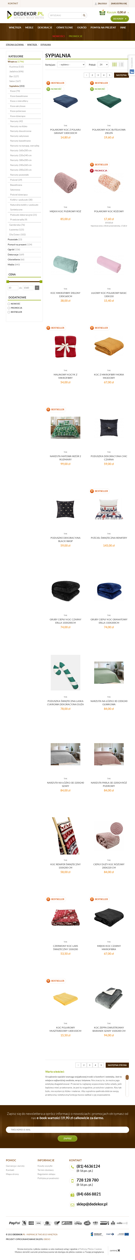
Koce (15, 91)
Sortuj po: (50, 64)
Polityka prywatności (48, 1178)
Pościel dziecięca (18, 194)
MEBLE (29, 27)
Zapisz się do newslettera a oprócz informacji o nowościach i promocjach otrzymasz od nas (67, 1116)
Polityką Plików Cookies (90, 1249)
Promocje (75, 36)
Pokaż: (92, 64)
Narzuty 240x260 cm (20, 165)
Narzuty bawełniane (20, 140)
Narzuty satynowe (19, 136)
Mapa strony (12, 1174)
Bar (14, 76)
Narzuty (16, 121)
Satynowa (15, 189)
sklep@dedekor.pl (92, 1204)
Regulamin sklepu (46, 1174)
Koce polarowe (18, 111)
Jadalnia (16, 71)
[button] (37, 287)
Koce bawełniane (19, 96)
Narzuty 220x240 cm (20, 155)
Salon (15, 81)
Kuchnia (16, 66)
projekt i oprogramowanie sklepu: (28, 1239)
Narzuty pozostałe (19, 174)
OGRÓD (81, 27)
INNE (123, 27)
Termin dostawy (46, 1170)
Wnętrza (16, 61)
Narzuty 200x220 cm (20, 170)
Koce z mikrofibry (19, 101)
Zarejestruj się (119, 3)
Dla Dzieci (17, 234)
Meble (14, 264)
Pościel (16, 180)
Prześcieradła (18, 219)
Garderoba (17, 225)
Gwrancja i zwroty (15, 1166)
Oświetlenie (16, 259)
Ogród (14, 249)
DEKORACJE (45, 27)
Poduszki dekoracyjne (23, 215)
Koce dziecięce (17, 116)
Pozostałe (15, 239)
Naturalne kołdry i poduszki (24, 204)
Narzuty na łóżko (18, 126)
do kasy (118, 18)
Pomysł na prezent (20, 244)
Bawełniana (16, 185)
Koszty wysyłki (45, 1166)
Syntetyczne (16, 209)
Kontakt (13, 3)
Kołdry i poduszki (21, 199)
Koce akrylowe (17, 106)
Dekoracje (16, 254)
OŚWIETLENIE (64, 27)
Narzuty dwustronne (20, 131)
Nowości (59, 36)
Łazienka (16, 229)
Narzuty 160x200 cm (20, 150)
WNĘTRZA (15, 27)
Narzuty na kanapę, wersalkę (24, 145)
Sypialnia (17, 86)
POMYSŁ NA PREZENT (103, 27)
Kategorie (16, 56)
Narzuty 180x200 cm (20, 160)
